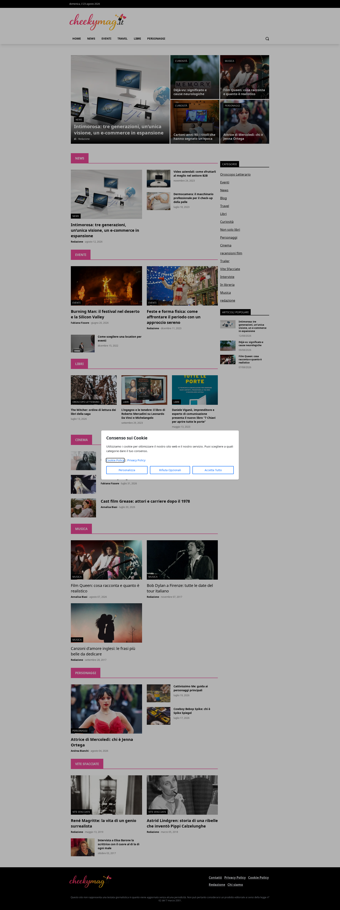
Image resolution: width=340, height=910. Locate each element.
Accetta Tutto (213, 470)
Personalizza (127, 470)
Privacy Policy (136, 460)
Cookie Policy (115, 460)
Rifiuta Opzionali (170, 470)
